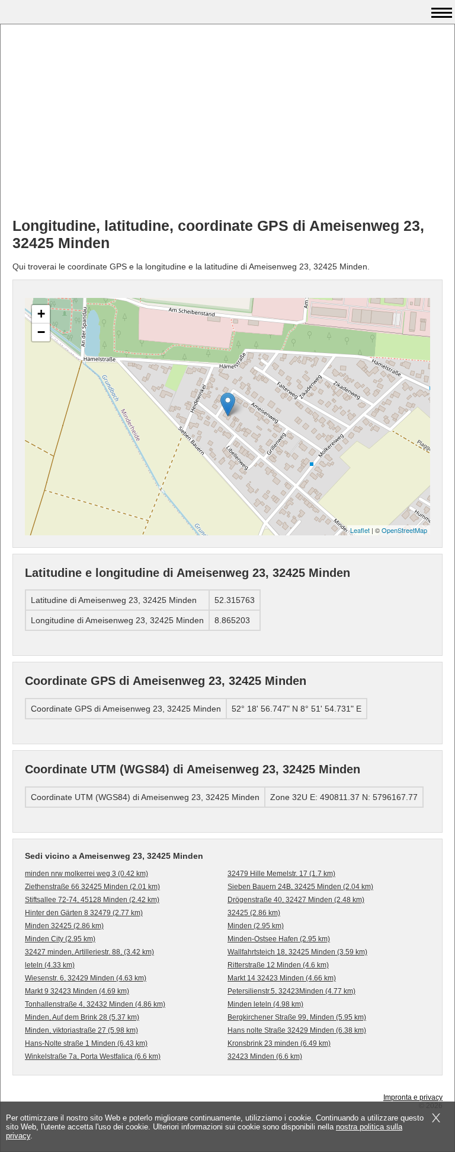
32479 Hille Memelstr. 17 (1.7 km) (281, 873)
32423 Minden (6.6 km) (265, 1056)
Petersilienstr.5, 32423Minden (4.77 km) (291, 991)
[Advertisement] (227, 125)
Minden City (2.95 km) (60, 939)
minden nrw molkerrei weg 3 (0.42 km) (86, 873)
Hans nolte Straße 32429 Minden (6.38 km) (297, 1030)
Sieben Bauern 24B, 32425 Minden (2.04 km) (300, 887)
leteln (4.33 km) (50, 965)
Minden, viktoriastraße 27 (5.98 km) (81, 1030)
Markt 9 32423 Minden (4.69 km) (77, 991)
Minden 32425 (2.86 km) (64, 926)
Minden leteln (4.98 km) (265, 1004)
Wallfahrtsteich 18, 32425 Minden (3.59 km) (297, 952)
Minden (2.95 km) (256, 926)
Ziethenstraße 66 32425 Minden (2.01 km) (92, 887)
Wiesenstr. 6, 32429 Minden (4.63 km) (85, 978)
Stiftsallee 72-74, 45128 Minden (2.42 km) (92, 900)
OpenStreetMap (404, 530)
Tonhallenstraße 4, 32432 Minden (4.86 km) (95, 1004)
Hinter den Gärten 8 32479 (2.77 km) (84, 913)
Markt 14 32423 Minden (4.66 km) (282, 978)
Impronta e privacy (413, 1097)
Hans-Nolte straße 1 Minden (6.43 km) (86, 1043)
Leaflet (360, 530)
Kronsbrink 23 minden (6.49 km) (279, 1043)
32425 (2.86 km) (254, 913)
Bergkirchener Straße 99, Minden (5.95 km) (297, 1017)
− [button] (41, 332)
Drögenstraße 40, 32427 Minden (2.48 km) (296, 900)
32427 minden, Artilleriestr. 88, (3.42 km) (89, 952)
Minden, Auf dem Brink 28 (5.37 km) (82, 1017)
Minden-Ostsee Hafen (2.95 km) (279, 939)
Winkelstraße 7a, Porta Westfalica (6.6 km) (93, 1056)
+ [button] (41, 313)
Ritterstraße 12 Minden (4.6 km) (278, 965)
